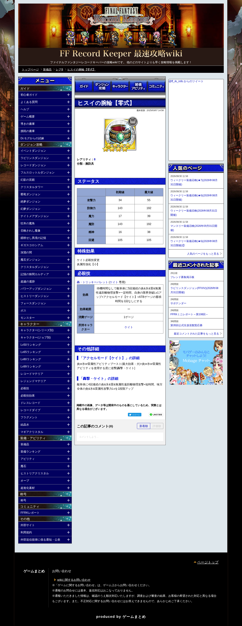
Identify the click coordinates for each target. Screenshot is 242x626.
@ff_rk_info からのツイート (186, 81)
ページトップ (207, 562)
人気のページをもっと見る (203, 253)
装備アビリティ (138, 86)
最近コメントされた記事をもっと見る (196, 333)
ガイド (84, 86)
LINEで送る (156, 414)
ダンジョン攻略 (102, 86)
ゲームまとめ (134, 617)
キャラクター (120, 86)
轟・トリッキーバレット (93, 282)
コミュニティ (156, 86)
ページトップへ (177, 394)
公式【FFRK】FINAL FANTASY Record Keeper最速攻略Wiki (121, 54)
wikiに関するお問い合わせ (74, 579)
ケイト (114, 282)
